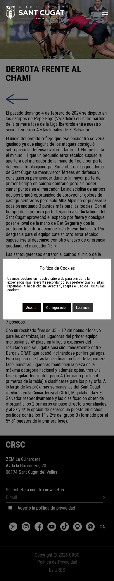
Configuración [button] (57, 307)
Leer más (82, 307)
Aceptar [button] (32, 307)
